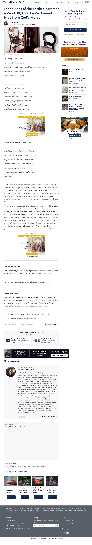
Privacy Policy (69, 523)
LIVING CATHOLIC (57, 2)
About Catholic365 (12, 520)
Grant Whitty (10, 54)
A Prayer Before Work (75, 96)
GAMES (68, 2)
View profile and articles (48, 416)
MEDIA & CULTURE (34, 2)
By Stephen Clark (73, 83)
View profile (25, 24)
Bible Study (27, 466)
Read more (11, 497)
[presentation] (3, 485)
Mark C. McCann (17, 22)
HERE (48, 314)
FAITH (45, 2)
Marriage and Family (38, 466)
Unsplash (17, 54)
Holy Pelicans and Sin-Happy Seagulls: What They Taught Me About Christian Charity (78, 89)
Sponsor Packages (19, 523)
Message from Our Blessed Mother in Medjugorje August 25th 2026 (78, 80)
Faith (6, 466)
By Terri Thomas (73, 112)
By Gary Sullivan (73, 71)
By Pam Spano (73, 98)
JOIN (76, 2)
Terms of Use (69, 520)
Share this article (51, 324)
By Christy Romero (74, 92)
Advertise (10, 523)
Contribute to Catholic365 (14, 525)
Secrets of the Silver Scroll (77, 70)
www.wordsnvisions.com (26, 412)
